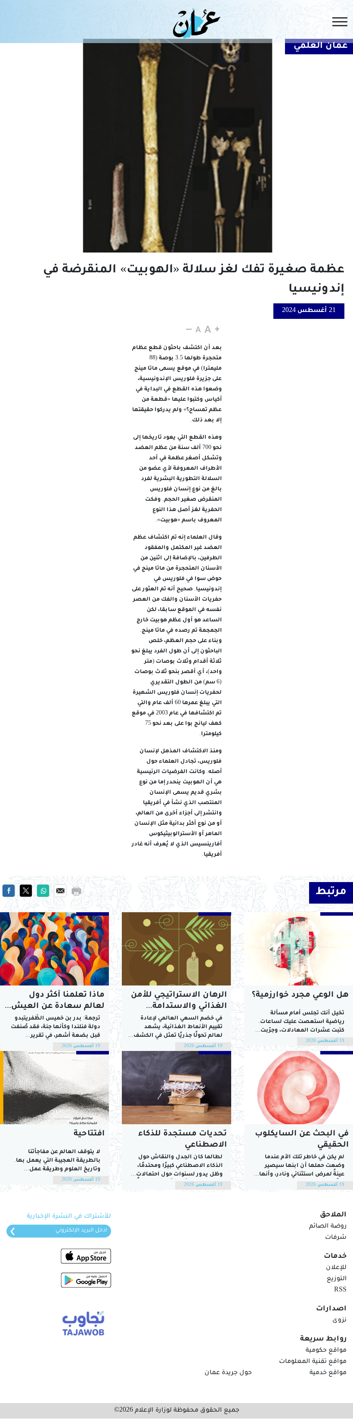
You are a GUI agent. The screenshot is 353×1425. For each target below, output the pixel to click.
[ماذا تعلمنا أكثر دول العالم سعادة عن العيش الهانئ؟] (54, 948)
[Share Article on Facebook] (8, 891)
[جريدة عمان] (195, 22)
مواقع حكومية (326, 1350)
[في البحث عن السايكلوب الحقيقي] (298, 1087)
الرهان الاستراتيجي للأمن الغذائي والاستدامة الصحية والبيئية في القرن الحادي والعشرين (178, 1001)
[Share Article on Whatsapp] (43, 891)
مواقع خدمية (328, 1373)
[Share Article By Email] (60, 891)
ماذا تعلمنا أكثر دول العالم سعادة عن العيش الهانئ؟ (57, 1001)
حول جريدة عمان (228, 1373)
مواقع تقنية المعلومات (313, 1362)
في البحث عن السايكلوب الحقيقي (302, 1140)
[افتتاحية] (54, 1087)
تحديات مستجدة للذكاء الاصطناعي (182, 1140)
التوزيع (337, 1279)
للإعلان (336, 1268)
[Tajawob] (81, 1322)
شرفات (336, 1238)
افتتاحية (89, 1134)
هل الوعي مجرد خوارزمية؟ (300, 995)
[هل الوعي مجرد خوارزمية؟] (298, 948)
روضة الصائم (328, 1226)
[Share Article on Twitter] (25, 891)
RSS (340, 1290)
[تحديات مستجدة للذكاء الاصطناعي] (176, 1087)
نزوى (339, 1320)
